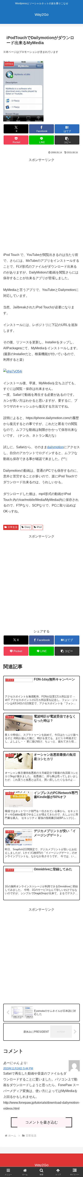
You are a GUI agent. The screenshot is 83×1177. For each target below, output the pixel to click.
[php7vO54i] (12, 371)
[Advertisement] (41, 204)
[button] (67, 140)
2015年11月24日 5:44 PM (18, 1068)
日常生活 (12, 527)
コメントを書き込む (41, 1122)
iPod (39, 527)
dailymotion (55, 447)
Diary (27, 527)
